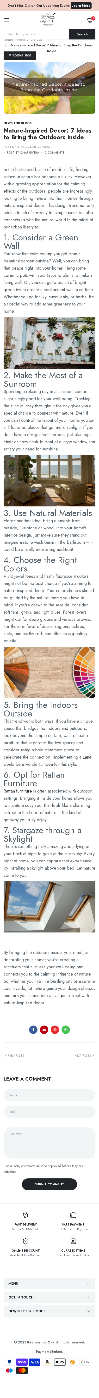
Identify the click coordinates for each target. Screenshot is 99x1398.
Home (8, 39)
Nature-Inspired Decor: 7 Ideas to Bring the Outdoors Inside (47, 133)
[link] (86, 1368)
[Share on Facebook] (33, 1030)
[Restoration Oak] (48, 20)
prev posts (16, 1056)
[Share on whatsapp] (66, 1030)
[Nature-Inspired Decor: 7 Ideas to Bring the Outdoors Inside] (49, 88)
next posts (82, 1056)
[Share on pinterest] (55, 1030)
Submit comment (49, 1184)
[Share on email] (44, 1030)
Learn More (81, 5)
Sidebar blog (21, 55)
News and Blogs (29, 39)
